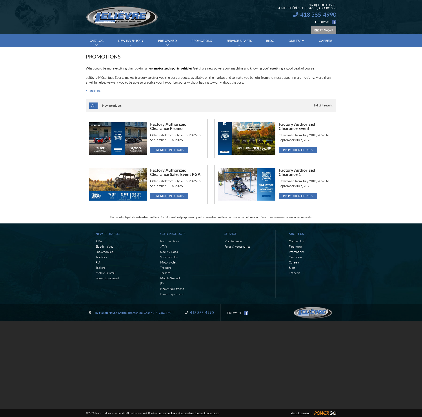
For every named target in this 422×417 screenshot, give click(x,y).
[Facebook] (334, 22)
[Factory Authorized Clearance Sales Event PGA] (118, 184)
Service (230, 234)
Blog (292, 267)
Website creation (300, 413)
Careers (294, 262)
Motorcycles (168, 262)
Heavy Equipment (172, 289)
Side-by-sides (104, 246)
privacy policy (167, 413)
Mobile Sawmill (105, 273)
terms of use (187, 413)
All (93, 105)
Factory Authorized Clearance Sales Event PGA (175, 172)
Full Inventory (169, 241)
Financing (295, 246)
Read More (93, 90)
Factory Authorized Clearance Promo (168, 126)
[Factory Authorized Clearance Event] (246, 138)
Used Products (172, 234)
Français (326, 30)
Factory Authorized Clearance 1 (297, 172)
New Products (108, 234)
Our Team (295, 257)
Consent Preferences (207, 413)
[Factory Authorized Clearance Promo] (118, 138)
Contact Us (296, 241)
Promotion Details (169, 150)
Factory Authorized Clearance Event (297, 126)
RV (162, 283)
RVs (98, 262)
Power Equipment (107, 278)
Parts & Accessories (237, 246)
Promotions (296, 252)
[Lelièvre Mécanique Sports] (122, 17)
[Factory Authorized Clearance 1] (246, 184)
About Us (296, 234)
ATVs (99, 241)
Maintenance (233, 241)
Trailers (101, 267)
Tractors (101, 257)
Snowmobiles (104, 252)
